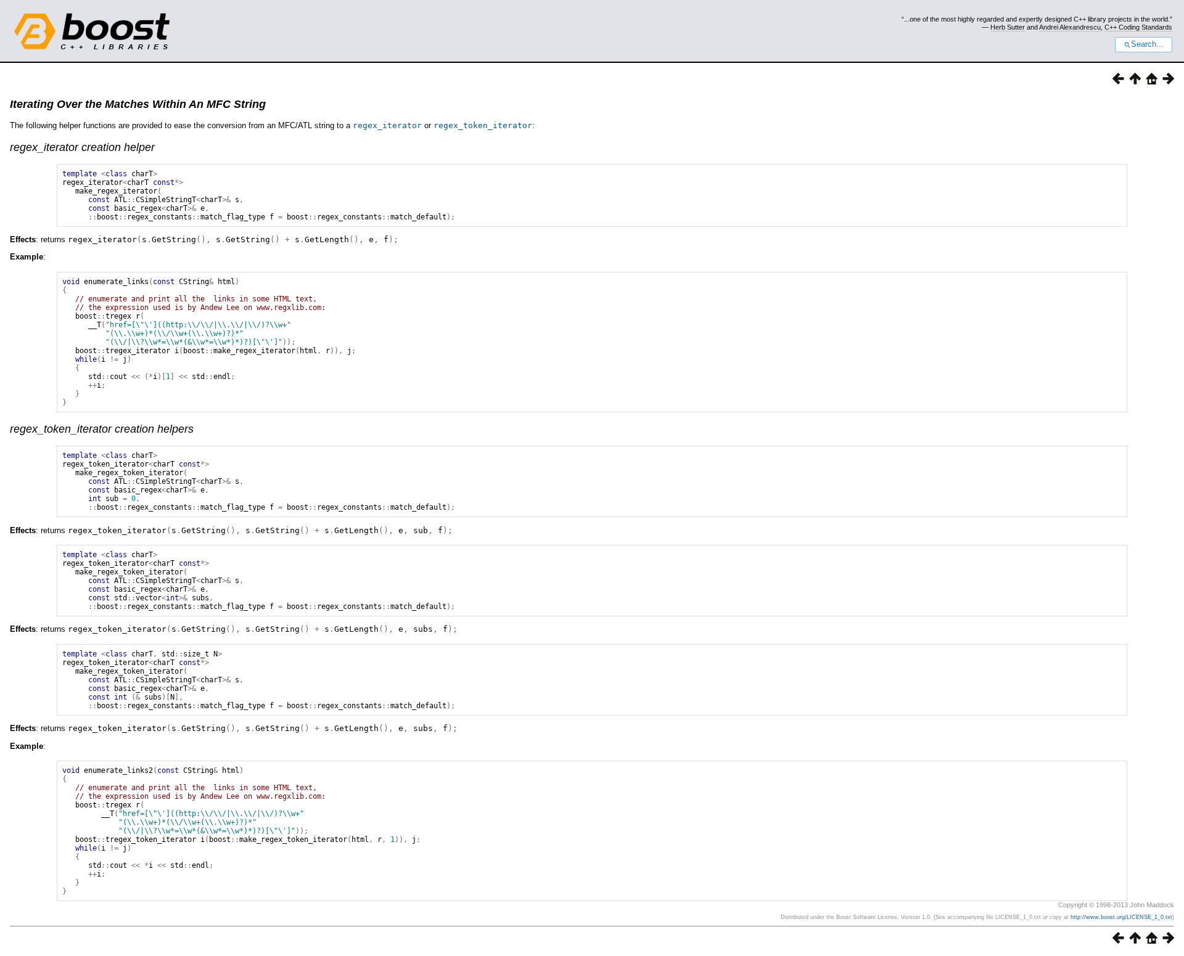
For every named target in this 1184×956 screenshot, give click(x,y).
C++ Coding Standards (1138, 27)
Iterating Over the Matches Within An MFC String (138, 104)
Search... (1147, 44)
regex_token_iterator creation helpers (102, 429)
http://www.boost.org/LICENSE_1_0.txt (1121, 917)
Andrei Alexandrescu (1070, 27)
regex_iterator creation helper (82, 147)
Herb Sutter (1007, 27)
